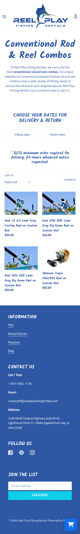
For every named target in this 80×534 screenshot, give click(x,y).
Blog (11, 350)
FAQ (11, 325)
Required (14, 342)
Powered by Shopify (59, 520)
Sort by (9, 175)
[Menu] (4, 15)
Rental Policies (17, 333)
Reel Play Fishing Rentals (32, 520)
